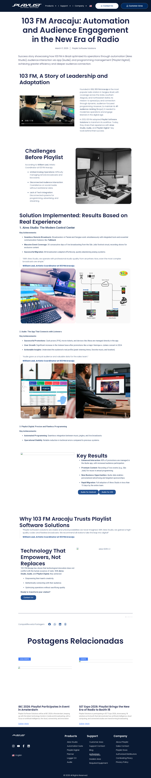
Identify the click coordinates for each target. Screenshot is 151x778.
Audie (69, 762)
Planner (70, 754)
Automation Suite (75, 746)
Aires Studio (72, 742)
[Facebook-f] (23, 746)
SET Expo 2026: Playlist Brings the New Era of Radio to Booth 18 (104, 708)
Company (79, 5)
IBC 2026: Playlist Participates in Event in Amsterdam (43, 708)
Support (64, 5)
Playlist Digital (73, 750)
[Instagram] (13, 746)
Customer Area (96, 742)
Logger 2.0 (71, 758)
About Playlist (122, 742)
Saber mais (23, 724)
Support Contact (97, 746)
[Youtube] (18, 746)
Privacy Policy (122, 762)
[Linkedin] (28, 746)
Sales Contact (122, 746)
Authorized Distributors (126, 754)
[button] (49, 624)
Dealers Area (95, 759)
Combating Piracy (124, 758)
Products (49, 5)
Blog (91, 750)
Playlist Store (121, 750)
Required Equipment (98, 763)
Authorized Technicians (94, 754)
